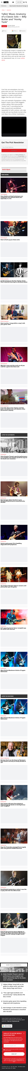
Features (4, 26)
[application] (14, 125)
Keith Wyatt (12, 25)
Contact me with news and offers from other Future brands (14, 1050)
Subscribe (19, 2)
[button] (2, 2)
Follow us (16, 30)
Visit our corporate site (13, 1021)
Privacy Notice (21, 156)
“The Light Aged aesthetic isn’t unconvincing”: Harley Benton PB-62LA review (14, 994)
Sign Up (14, 1054)
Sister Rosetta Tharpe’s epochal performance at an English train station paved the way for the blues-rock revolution (14, 977)
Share (5, 30)
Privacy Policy (19, 1059)
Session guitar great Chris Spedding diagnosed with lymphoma (14, 1002)
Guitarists (9, 10)
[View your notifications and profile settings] (13, 2)
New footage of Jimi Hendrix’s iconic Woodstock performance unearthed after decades (15, 1009)
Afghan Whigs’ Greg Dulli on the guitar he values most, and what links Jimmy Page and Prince (13, 986)
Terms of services (19, 154)
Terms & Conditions (12, 1060)
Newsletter (23, 30)
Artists (3, 10)
